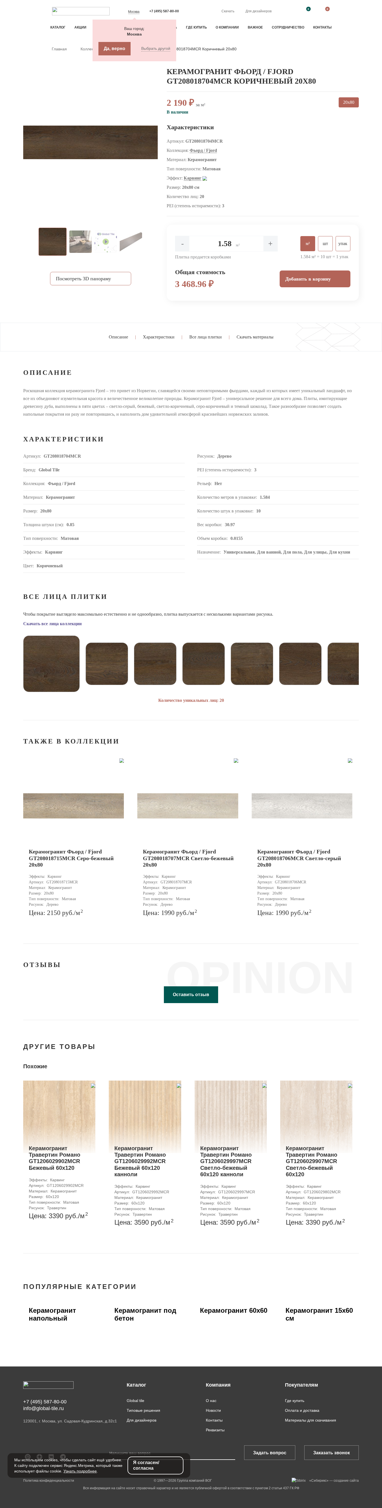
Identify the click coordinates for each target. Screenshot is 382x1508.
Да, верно (114, 48)
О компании (227, 27)
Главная (60, 49)
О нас (211, 1400)
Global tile (135, 1400)
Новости (213, 1410)
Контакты (322, 27)
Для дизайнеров (259, 11)
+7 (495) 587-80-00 (164, 11)
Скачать (227, 11)
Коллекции (91, 49)
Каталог (57, 27)
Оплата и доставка (302, 1410)
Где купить (196, 27)
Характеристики (159, 337)
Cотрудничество (288, 27)
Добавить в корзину (308, 279)
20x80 (348, 102)
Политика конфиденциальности (48, 1481)
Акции (80, 27)
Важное (255, 27)
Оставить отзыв (191, 994)
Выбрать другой (155, 48)
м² (308, 243)
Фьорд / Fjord (203, 150)
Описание (118, 337)
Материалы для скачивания (310, 1420)
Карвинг (192, 178)
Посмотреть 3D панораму (83, 278)
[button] (10, 661)
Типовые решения (143, 1410)
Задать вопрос (269, 1452)
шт (325, 243)
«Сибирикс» (319, 1481)
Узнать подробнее (80, 1471)
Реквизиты (215, 1430)
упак (342, 243)
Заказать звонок (331, 1452)
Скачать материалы (255, 337)
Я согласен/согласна (146, 1465)
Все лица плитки (205, 337)
